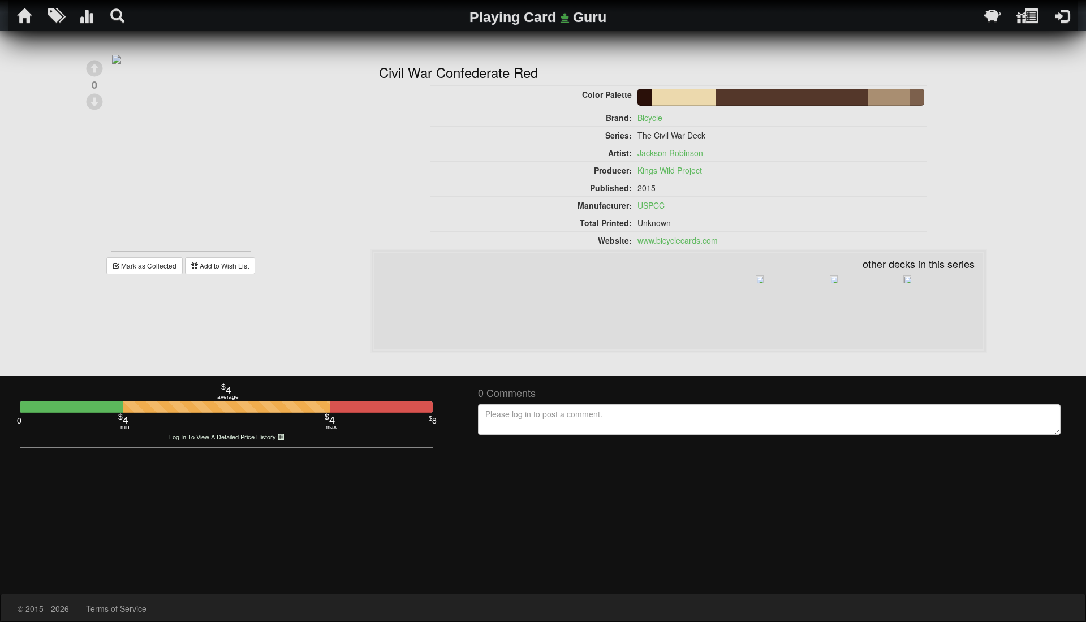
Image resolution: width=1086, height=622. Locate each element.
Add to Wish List (223, 265)
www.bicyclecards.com (677, 240)
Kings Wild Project (669, 170)
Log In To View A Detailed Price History (223, 437)
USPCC (651, 205)
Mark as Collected (147, 265)
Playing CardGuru (537, 17)
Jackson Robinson (670, 152)
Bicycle (649, 117)
